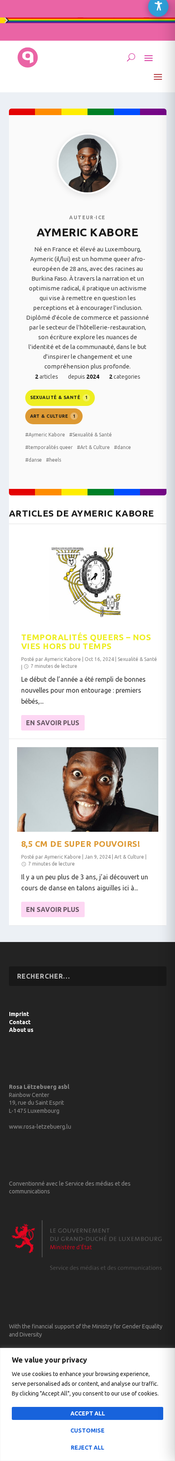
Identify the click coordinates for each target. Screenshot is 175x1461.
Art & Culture (53, 416)
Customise (87, 1430)
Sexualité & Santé (59, 397)
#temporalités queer (49, 447)
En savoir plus (52, 722)
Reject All (87, 1447)
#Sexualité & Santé (90, 434)
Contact (20, 1022)
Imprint (19, 1014)
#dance (122, 447)
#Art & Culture (93, 447)
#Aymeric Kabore (45, 434)
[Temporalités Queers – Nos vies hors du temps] (87, 583)
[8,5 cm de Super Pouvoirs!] (87, 789)
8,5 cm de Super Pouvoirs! (80, 843)
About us (21, 1030)
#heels (53, 459)
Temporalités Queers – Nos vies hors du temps (86, 641)
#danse (33, 459)
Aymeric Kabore (62, 659)
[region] (87, 1404)
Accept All (87, 1413)
